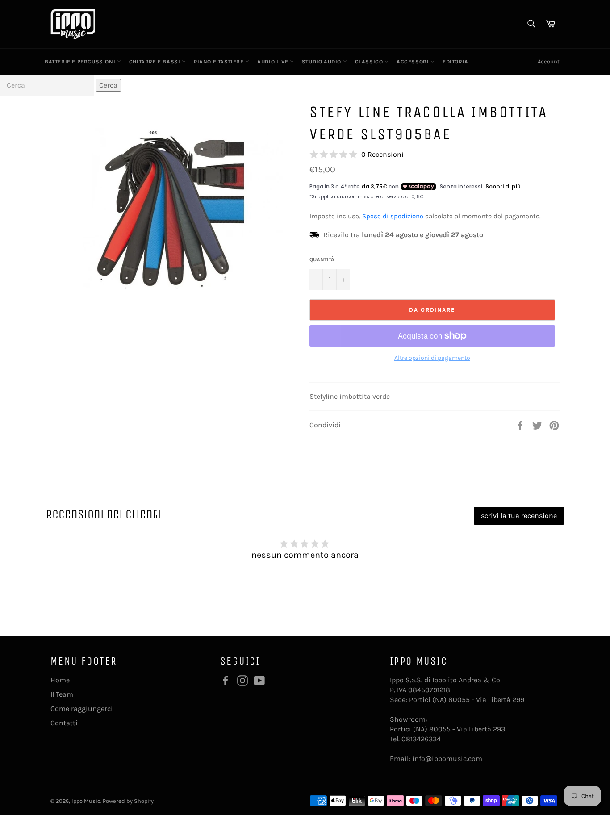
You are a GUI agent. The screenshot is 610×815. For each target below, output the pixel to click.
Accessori (413, 62)
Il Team (61, 694)
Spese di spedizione (392, 216)
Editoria (455, 62)
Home (60, 680)
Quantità (321, 259)
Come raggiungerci (81, 708)
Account (549, 61)
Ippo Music (85, 801)
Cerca (108, 85)
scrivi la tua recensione (519, 515)
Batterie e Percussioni (81, 62)
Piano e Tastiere (219, 62)
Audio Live (273, 62)
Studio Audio (322, 62)
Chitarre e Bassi (155, 62)
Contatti (64, 723)
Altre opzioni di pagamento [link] (432, 358)
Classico (369, 62)
